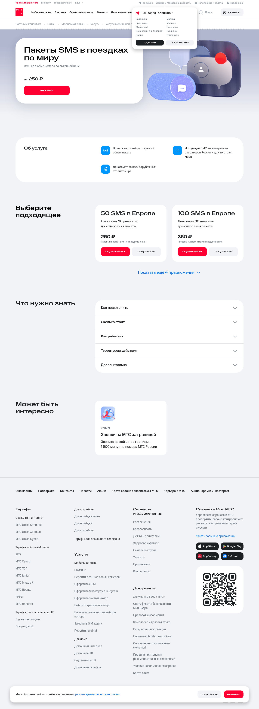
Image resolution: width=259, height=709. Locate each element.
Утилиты (139, 557)
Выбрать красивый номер (91, 605)
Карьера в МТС (174, 491)
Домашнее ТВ (83, 653)
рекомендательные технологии (97, 694)
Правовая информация (148, 615)
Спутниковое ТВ (85, 660)
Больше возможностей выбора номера (95, 614)
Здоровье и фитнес (146, 543)
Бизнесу (46, 3)
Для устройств (84, 509)
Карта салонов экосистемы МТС (135, 491)
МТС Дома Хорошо (28, 532)
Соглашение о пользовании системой (151, 645)
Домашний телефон (87, 667)
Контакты (67, 491)
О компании (24, 491)
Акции (101, 491)
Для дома (80, 639)
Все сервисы (141, 571)
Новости (86, 491)
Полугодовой (24, 626)
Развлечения (141, 522)
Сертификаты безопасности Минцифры (152, 606)
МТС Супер (23, 561)
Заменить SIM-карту (88, 624)
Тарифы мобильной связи (32, 547)
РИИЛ (19, 597)
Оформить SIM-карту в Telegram (96, 591)
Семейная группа (144, 550)
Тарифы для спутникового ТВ (35, 612)
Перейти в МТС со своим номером (97, 577)
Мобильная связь (85, 563)
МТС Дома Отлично (29, 525)
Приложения (141, 564)
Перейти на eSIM (85, 631)
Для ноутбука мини (87, 516)
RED (18, 554)
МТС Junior (22, 576)
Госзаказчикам (63, 3)
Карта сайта (141, 673)
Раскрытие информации (149, 629)
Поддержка (46, 491)
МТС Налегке (24, 604)
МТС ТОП (21, 568)
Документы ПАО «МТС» (149, 597)
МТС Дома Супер (27, 539)
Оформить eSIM (85, 584)
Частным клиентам (27, 3)
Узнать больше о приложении (215, 536)
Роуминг (80, 570)
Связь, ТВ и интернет (30, 518)
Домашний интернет (88, 646)
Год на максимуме (28, 619)
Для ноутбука (83, 523)
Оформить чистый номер (91, 598)
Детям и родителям (146, 536)
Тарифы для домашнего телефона (97, 539)
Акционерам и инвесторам (210, 491)
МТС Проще (23, 590)
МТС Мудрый (24, 583)
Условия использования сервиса (154, 666)
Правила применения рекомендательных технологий (154, 657)
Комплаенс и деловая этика (151, 622)
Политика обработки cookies (152, 636)
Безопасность (142, 529)
